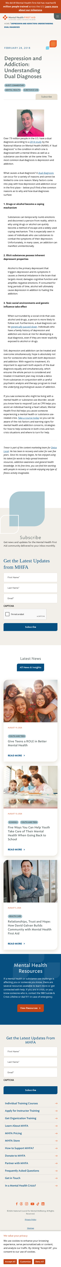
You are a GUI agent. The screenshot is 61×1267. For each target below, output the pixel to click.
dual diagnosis (46, 173)
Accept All (10, 1261)
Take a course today (28, 417)
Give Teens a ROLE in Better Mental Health (27, 743)
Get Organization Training (20, 1118)
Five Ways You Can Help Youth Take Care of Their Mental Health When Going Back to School (29, 833)
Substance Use (31, 90)
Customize (25, 1261)
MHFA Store (12, 1140)
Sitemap (30, 1228)
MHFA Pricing (13, 1133)
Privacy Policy (30, 1219)
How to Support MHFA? (19, 1148)
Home (6, 23)
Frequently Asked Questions (22, 1170)
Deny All (39, 1261)
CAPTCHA (9, 605)
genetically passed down (24, 326)
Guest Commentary (14, 85)
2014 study (36, 141)
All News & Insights (30, 667)
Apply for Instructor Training (22, 1110)
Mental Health (12, 90)
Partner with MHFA (16, 1163)
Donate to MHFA (15, 1155)
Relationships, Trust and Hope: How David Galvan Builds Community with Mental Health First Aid (29, 927)
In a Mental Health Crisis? (20, 1185)
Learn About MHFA (16, 1125)
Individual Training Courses (21, 1103)
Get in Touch (12, 1178)
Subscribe (46, 96)
